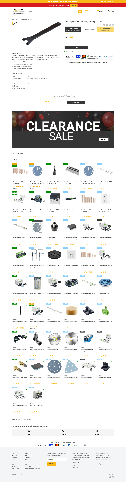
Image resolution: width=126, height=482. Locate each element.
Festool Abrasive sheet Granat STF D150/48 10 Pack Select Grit (37, 182)
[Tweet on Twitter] (110, 25)
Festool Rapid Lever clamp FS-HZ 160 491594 (37, 294)
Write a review (76, 102)
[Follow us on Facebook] (110, 477)
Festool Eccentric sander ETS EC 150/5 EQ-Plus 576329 (20, 294)
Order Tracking (67, 16)
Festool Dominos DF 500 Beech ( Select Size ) (20, 182)
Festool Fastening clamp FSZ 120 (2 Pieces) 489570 (37, 266)
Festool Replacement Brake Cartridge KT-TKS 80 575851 (87, 350)
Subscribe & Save (108, 1)
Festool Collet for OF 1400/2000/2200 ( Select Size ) (53, 238)
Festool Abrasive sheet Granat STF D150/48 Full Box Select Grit (88, 182)
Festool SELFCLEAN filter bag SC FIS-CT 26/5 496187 (71, 266)
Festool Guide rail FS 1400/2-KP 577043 (88, 294)
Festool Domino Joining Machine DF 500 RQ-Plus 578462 (54, 294)
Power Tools (15, 16)
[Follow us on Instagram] (113, 477)
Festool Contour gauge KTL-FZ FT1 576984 (19, 266)
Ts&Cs (26, 464)
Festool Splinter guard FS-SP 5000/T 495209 (53, 210)
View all (112, 159)
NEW (52, 16)
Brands (42, 16)
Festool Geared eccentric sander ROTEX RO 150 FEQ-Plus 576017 (37, 322)
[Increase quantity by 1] (79, 42)
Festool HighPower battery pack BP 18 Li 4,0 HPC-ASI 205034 (71, 294)
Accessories (33, 16)
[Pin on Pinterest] (107, 25)
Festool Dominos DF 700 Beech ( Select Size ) (88, 210)
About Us (27, 453)
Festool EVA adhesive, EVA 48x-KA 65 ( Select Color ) (71, 322)
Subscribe (51, 463)
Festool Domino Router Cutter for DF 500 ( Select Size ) (54, 182)
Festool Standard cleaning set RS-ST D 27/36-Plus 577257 (88, 238)
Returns (27, 462)
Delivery (27, 459)
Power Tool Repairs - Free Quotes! (32, 468)
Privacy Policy (28, 466)
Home (13, 19)
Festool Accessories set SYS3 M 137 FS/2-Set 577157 (20, 406)
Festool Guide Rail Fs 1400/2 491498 (19, 238)
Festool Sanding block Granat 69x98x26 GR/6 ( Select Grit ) (70, 238)
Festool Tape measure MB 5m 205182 (36, 210)
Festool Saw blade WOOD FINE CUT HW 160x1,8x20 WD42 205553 (70, 350)
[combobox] (53, 11)
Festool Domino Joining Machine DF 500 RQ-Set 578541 (105, 238)
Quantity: (67, 42)
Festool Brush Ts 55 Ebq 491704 (20, 377)
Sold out (76, 47)
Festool (15, 235)
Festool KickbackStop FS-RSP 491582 (105, 378)
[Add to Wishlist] (26, 165)
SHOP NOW (103, 139)
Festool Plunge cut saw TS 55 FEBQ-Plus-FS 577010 (19, 210)
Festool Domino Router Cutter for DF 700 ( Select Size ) (20, 322)
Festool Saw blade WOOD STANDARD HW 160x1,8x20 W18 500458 (54, 350)
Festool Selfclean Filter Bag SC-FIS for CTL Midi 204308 (105, 210)
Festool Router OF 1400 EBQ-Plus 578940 (105, 266)
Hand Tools (24, 16)
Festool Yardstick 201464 (69, 209)
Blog (26, 455)
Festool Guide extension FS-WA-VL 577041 (54, 322)
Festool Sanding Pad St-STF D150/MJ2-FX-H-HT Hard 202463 (105, 294)
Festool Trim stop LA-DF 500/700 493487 (20, 350)
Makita (66, 24)
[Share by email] (113, 25)
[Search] (80, 11)
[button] (68, 33)
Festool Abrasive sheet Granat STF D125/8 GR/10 (53, 378)
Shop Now (74, 5)
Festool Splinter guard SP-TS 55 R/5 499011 (105, 322)
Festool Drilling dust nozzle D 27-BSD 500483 (37, 350)
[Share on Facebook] (104, 25)
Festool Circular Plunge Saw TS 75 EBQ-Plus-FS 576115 (105, 350)
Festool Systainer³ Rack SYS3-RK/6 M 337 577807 (36, 406)
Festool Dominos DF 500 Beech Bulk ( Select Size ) (87, 266)
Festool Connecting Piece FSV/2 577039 (105, 182)
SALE (47, 16)
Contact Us (58, 16)
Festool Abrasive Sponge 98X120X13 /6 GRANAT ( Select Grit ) (37, 378)
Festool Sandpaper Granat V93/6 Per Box (71, 378)
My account (87, 12)
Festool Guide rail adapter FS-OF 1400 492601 (88, 322)
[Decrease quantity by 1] (71, 42)
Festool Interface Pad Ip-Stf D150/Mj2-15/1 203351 (53, 266)
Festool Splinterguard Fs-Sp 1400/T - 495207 (70, 182)
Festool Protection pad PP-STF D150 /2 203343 (36, 238)
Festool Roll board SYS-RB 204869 (86, 378)
